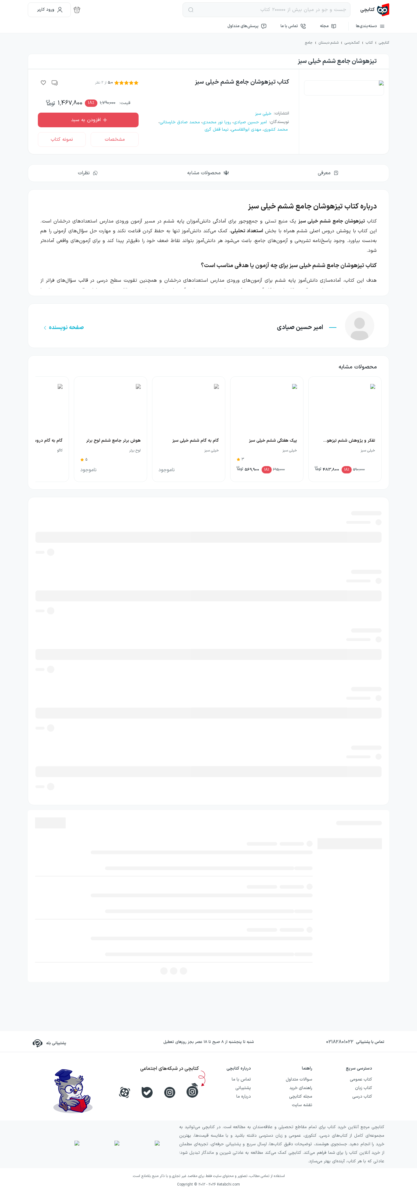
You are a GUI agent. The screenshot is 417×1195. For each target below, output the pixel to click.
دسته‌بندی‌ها (366, 26)
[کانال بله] (147, 1092)
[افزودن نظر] (55, 83)
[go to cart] (77, 10)
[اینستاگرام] (170, 1092)
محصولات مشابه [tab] (204, 173)
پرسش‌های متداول (243, 26)
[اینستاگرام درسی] (192, 1090)
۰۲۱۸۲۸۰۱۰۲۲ (340, 1042)
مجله (324, 26)
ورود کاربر (45, 9)
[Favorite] (43, 82)
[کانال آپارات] (124, 1092)
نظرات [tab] (84, 173)
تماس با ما (289, 26)
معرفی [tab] (324, 173)
